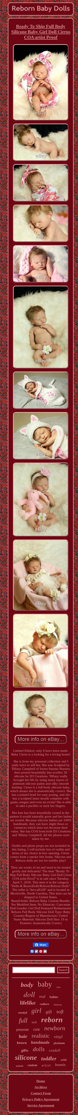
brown (22, 1043)
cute (36, 1029)
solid (64, 1059)
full (23, 1020)
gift (49, 1011)
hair (23, 1036)
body (27, 984)
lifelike (28, 1003)
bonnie (60, 1064)
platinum (59, 1043)
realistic (41, 1036)
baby (45, 984)
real (42, 996)
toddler (48, 1058)
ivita (58, 987)
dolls (39, 1049)
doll (29, 994)
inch (34, 1022)
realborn (44, 1004)
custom (32, 1065)
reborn (52, 1019)
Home (40, 1081)
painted (19, 1066)
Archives (40, 1087)
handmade (40, 1042)
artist (46, 1065)
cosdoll (54, 1050)
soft (59, 1011)
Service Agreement (40, 1105)
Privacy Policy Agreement (40, 1099)
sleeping (58, 1004)
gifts (24, 1050)
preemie (22, 1030)
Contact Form (41, 1093)
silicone (26, 1057)
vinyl (58, 1036)
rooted (22, 1012)
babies (54, 997)
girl (36, 1010)
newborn (54, 1028)
